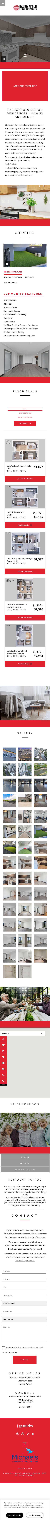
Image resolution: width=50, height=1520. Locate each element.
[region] (25, 1509)
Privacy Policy (25, 1469)
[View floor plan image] (25, 450)
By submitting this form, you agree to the (19, 1347)
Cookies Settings (35, 1515)
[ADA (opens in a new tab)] (23, 1433)
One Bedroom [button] (25, 413)
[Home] (25, 8)
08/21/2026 (23, 423)
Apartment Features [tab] (13, 277)
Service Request (25, 1169)
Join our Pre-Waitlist (25, 479)
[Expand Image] (9, 754)
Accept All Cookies (14, 1515)
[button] (2, 3)
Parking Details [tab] (10, 282)
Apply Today (35, 1249)
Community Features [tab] (13, 272)
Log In (25, 1157)
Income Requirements (25, 1260)
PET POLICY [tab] (29, 277)
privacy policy (37, 1347)
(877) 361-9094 (25, 1407)
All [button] (25, 409)
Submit (24, 1360)
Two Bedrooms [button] (25, 417)
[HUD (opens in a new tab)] (18, 1433)
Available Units (25, 525)
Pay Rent (25, 1163)
